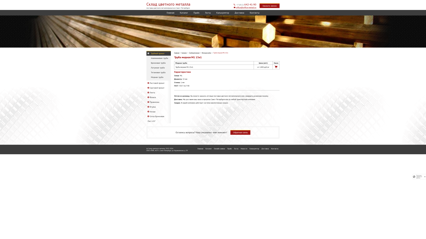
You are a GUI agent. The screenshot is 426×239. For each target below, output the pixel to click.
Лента (152, 92)
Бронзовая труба (158, 63)
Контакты (254, 12)
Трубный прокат (158, 53)
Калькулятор (222, 12)
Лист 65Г (151, 121)
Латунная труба (158, 67)
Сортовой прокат (157, 88)
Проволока (154, 102)
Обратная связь (240, 132)
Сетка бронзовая (157, 116)
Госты (208, 12)
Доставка (239, 12)
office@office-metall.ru (246, 7)
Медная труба (157, 77)
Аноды (152, 111)
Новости (244, 148)
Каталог (184, 12)
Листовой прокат (157, 83)
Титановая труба (158, 72)
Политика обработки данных (419, 176)
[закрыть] (424, 176)
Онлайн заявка (219, 148)
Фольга (153, 97)
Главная (170, 12)
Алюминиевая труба (159, 58)
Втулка (153, 107)
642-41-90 (246, 4)
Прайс (196, 12)
